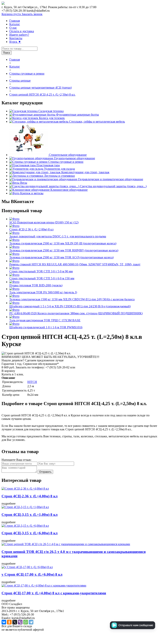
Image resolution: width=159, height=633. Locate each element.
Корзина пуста (12, 14)
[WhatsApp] (25, 622)
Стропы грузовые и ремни (26, 73)
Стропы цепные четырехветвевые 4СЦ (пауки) (40, 87)
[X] (14, 622)
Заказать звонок (32, 14)
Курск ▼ (15, 41)
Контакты (15, 38)
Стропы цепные (20, 80)
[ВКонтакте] (4, 622)
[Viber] (20, 622)
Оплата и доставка (21, 31)
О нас (13, 27)
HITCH (32, 382)
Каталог (14, 24)
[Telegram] (31, 622)
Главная (14, 20)
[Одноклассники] (9, 622)
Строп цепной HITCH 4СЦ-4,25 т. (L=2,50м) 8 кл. (42, 94)
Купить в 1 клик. (13, 374)
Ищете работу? (19, 34)
